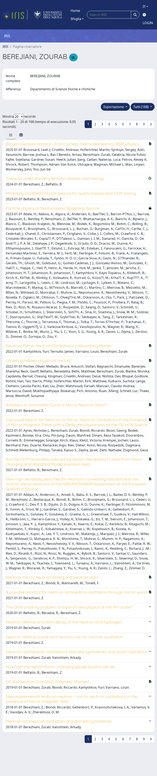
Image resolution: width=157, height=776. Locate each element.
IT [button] (144, 6)
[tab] (11, 135)
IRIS (5, 46)
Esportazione (114, 107)
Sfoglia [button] (76, 19)
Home (75, 10)
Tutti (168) (141, 107)
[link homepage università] (48, 15)
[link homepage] (14, 15)
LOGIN (148, 23)
